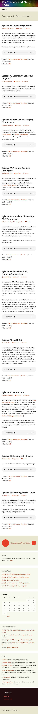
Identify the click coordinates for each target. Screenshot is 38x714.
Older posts (12, 543)
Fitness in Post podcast (9, 185)
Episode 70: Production (13, 392)
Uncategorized (8, 699)
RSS (9, 64)
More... (11, 560)
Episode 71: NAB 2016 (12, 340)
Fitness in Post (6, 135)
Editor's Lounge (6, 677)
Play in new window (14, 59)
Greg (12, 402)
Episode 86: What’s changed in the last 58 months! (15, 577)
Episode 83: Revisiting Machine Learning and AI (14, 586)
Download (24, 59)
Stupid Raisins (14, 416)
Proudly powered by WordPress (11, 710)
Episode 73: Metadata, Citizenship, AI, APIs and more (18, 217)
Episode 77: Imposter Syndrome (17, 25)
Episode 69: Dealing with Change (17, 456)
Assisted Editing (6, 662)
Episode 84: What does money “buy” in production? (16, 583)
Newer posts (27, 543)
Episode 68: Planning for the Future (18, 492)
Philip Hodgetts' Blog (7, 682)
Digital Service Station (8, 670)
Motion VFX (6, 416)
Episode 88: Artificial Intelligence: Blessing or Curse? (16, 574)
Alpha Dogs (5, 660)
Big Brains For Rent (7, 665)
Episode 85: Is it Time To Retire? (10, 580)
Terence (28, 28)
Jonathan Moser (6, 630)
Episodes (19, 28)
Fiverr (21, 416)
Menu (3, 9)
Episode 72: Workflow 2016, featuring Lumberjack (15, 272)
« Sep (8, 616)
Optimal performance (21, 135)
